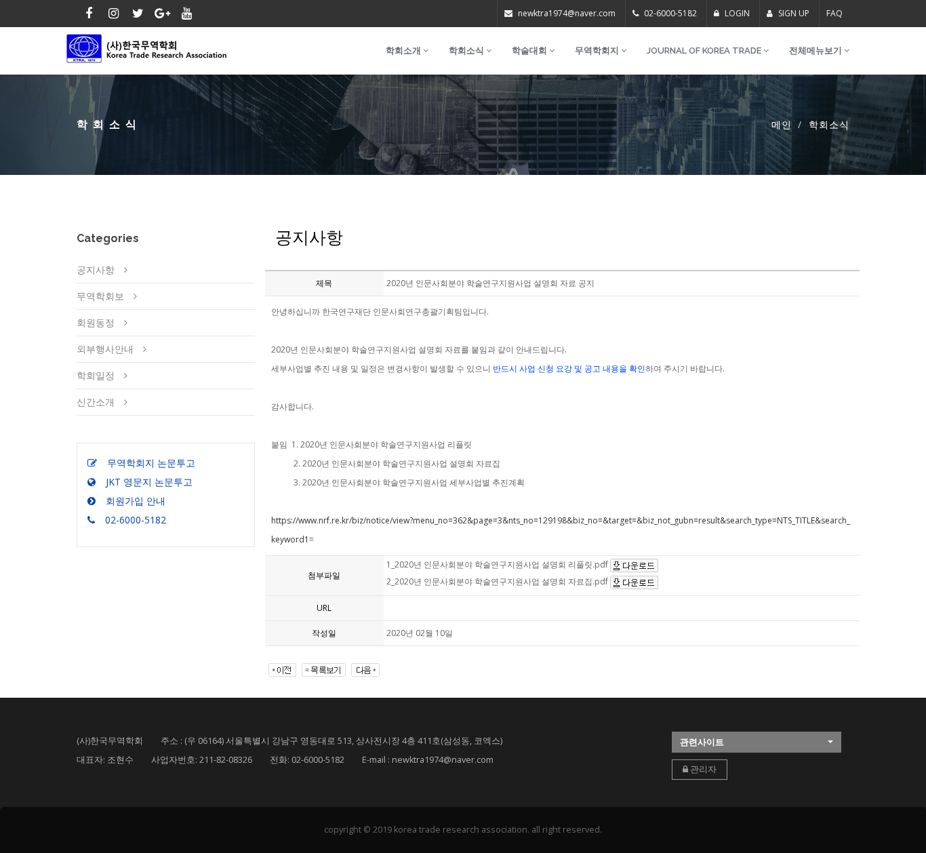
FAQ (834, 13)
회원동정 (96, 322)
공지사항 (96, 269)
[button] (756, 742)
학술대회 (530, 50)
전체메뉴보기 (816, 50)
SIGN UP (792, 13)
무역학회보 (100, 296)
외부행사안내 (105, 348)
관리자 (702, 769)
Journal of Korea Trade (705, 50)
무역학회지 (598, 50)
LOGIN (736, 13)
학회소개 (404, 50)
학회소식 (467, 50)
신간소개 (96, 401)
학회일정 (96, 375)
